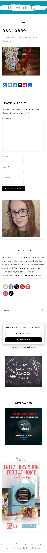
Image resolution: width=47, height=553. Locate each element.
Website (6, 177)
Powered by (17, 347)
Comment (7, 118)
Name (6, 156)
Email (5, 167)
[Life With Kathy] (23, 15)
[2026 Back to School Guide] (23, 386)
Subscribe (23, 340)
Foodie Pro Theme (28, 548)
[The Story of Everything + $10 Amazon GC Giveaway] (23, 444)
